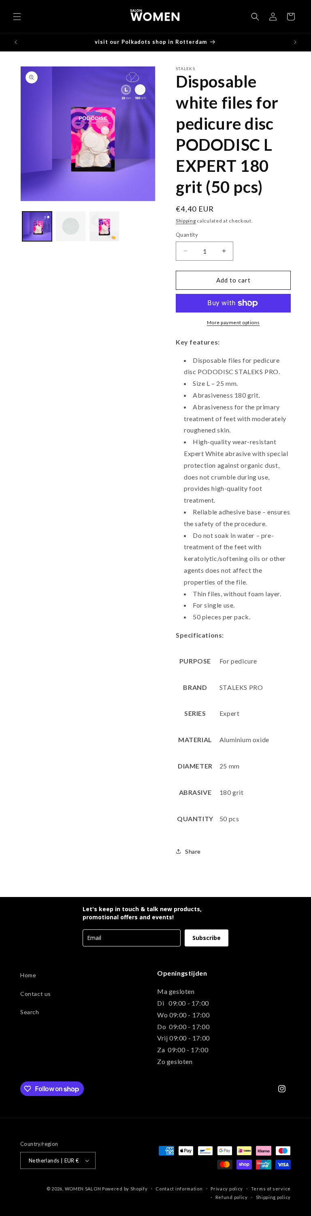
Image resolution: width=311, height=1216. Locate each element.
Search (29, 1011)
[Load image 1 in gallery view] (37, 226)
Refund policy (231, 1197)
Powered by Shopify (125, 1188)
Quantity (187, 234)
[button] (17, 17)
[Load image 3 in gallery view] (104, 226)
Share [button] (193, 851)
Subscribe (206, 938)
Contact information (179, 1188)
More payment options (233, 322)
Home (28, 975)
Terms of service (271, 1188)
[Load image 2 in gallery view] (70, 226)
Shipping (186, 221)
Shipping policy (273, 1197)
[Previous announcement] (16, 42)
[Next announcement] (295, 42)
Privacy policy (227, 1188)
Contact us (35, 993)
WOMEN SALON (83, 1188)
